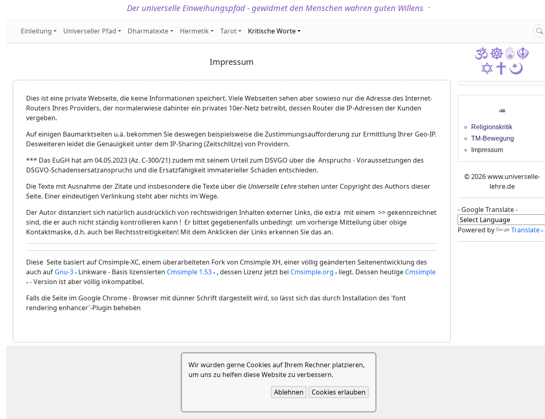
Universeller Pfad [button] (89, 30)
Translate (525, 229)
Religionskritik (491, 126)
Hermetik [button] (194, 30)
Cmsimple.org (312, 271)
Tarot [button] (228, 30)
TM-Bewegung (492, 138)
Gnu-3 (64, 271)
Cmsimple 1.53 (189, 271)
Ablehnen (289, 392)
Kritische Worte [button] (272, 30)
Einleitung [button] (36, 30)
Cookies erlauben (339, 392)
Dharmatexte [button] (148, 30)
